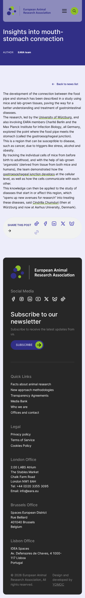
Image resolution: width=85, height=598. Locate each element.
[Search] (74, 11)
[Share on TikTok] (36, 223)
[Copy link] (36, 232)
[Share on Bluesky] (71, 223)
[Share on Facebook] (45, 223)
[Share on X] (63, 223)
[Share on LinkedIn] (54, 223)
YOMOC (58, 584)
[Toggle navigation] (64, 11)
